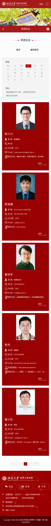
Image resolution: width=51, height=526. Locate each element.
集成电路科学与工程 (13, 92)
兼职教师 (34, 50)
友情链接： (10, 494)
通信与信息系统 (12, 96)
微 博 (27, 486)
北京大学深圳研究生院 (32, 494)
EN (41, 4)
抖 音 (43, 486)
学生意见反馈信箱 (28, 498)
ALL (8, 66)
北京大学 (18, 494)
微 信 (11, 486)
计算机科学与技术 (29, 92)
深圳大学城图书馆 (12, 498)
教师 (18, 50)
